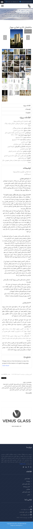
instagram (30, 467)
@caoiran (29, 1)
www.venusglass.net (16, 426)
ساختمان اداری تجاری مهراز (20, 384)
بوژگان (23, 386)
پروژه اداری (22, 389)
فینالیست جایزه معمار (8, 384)
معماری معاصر (5, 387)
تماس (28, 494)
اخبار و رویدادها (26, 486)
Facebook (28, 467)
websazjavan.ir (19, 525)
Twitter (23, 467)
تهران (24, 382)
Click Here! (5, 365)
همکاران (28, 489)
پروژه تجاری (28, 389)
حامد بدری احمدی (16, 386)
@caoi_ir (22, 514)
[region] (16, 14)
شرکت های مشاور (26, 484)
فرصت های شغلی (26, 492)
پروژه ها (28, 481)
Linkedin (26, 467)
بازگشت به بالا (29, 392)
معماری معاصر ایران (14, 389)
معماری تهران (19, 387)
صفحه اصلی (27, 478)
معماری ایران (12, 387)
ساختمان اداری (7, 386)
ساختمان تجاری (27, 387)
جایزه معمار (28, 386)
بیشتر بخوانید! (22, 463)
